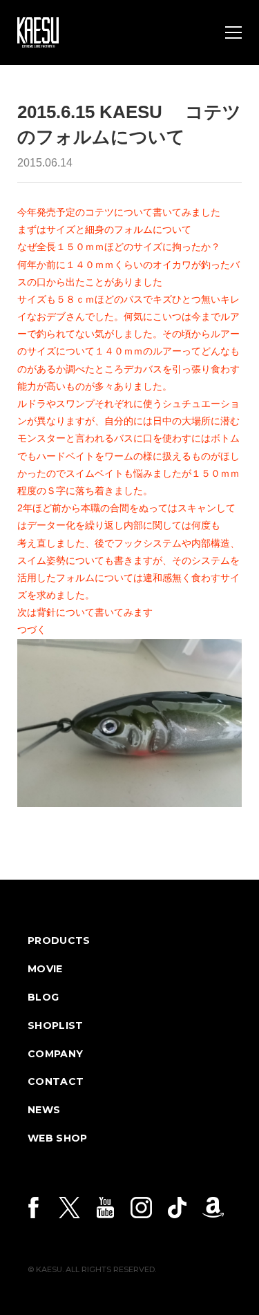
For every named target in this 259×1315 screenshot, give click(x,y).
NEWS (44, 1110)
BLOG (43, 997)
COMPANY (55, 1054)
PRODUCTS (59, 940)
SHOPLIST (56, 1025)
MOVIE (45, 969)
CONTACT (56, 1081)
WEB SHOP (58, 1138)
